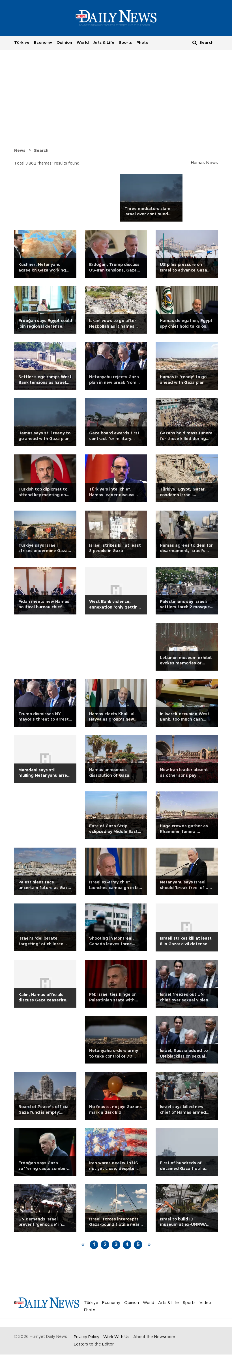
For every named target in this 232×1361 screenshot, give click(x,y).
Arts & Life (103, 43)
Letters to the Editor (94, 1344)
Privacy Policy (86, 1337)
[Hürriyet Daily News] (116, 18)
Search (41, 151)
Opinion (64, 43)
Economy (43, 43)
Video (205, 1303)
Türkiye (21, 43)
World (83, 43)
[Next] (149, 1244)
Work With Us (116, 1337)
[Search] (194, 42)
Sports (125, 43)
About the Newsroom (154, 1337)
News (19, 151)
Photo (142, 43)
